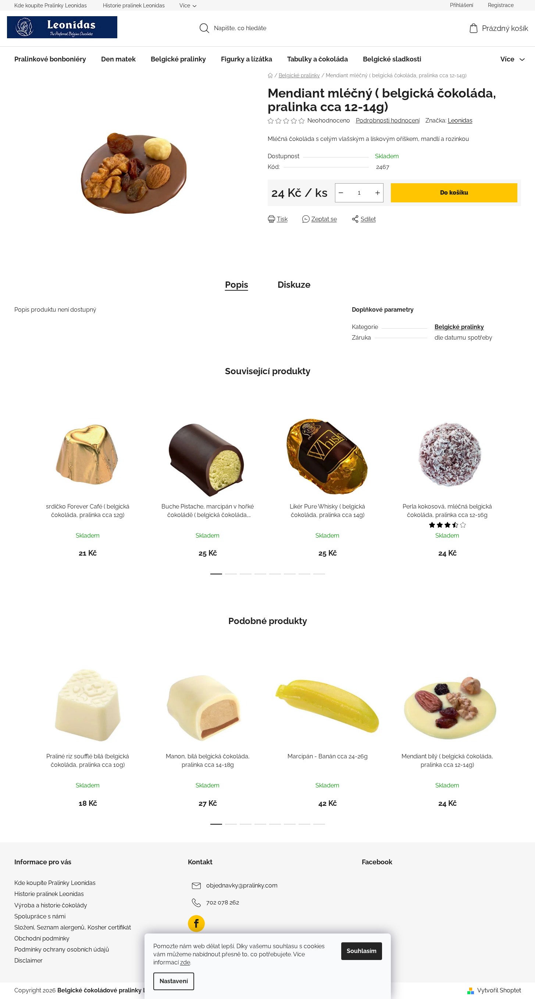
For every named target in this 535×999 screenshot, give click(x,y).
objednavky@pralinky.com (242, 885)
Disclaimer (28, 960)
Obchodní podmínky (41, 938)
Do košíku (454, 192)
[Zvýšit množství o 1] (377, 193)
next (515, 492)
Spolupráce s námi (39, 916)
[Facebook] (196, 923)
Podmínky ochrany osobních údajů (61, 949)
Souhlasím (362, 950)
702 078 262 (222, 902)
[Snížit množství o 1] (340, 193)
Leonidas (460, 120)
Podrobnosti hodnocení (388, 120)
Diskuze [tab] (294, 284)
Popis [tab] (236, 284)
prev (20, 492)
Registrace (501, 5)
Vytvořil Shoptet (499, 990)
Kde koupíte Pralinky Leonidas (50, 5)
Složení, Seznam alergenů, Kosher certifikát (72, 927)
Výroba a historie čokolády (50, 905)
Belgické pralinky (459, 326)
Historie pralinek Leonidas (134, 5)
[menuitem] (50, 59)
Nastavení (174, 981)
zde (185, 962)
